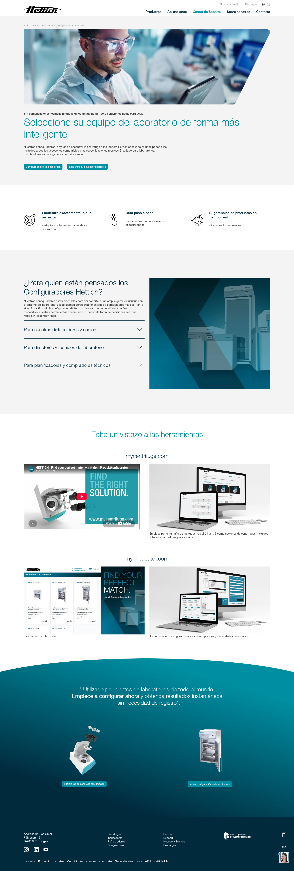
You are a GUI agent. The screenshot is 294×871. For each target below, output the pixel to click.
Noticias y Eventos (230, 4)
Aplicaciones (177, 11)
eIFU (148, 861)
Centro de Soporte (207, 11)
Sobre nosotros (238, 11)
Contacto (263, 11)
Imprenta (29, 861)
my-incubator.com (147, 558)
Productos (153, 11)
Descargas (251, 4)
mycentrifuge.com (147, 455)
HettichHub (161, 861)
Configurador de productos (71, 25)
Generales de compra (128, 861)
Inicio (26, 25)
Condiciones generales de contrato (89, 861)
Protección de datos (51, 861)
